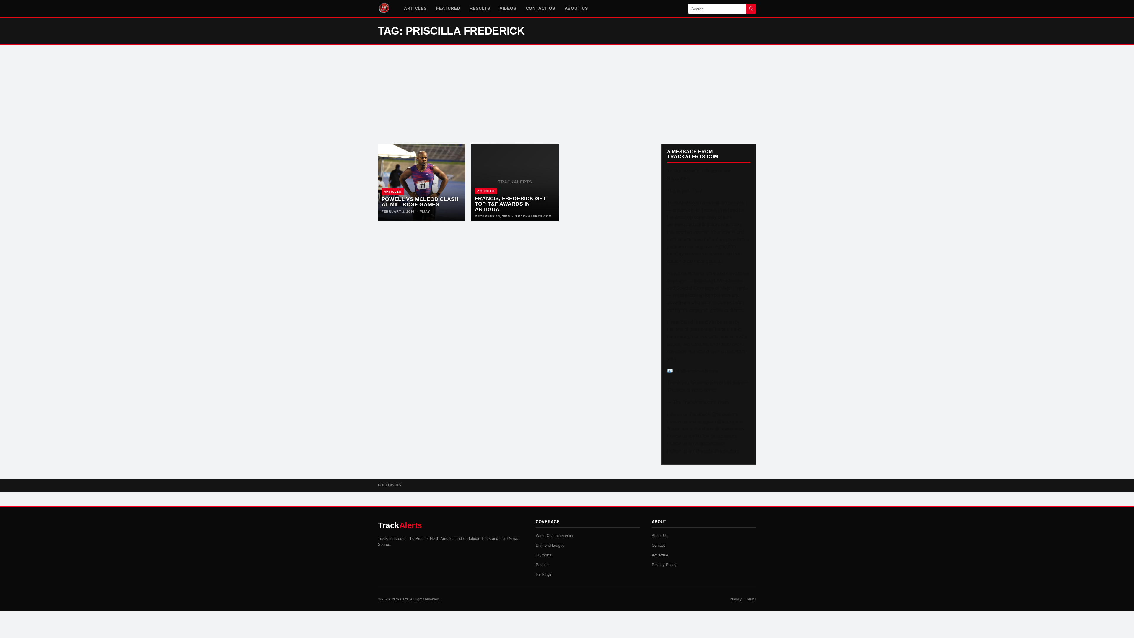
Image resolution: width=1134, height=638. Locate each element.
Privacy (736, 598)
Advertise (660, 555)
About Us (576, 8)
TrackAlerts (399, 598)
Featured (448, 8)
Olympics (544, 555)
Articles (415, 8)
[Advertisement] (567, 94)
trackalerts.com (533, 216)
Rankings (544, 574)
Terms (751, 598)
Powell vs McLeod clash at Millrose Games (420, 202)
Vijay (425, 211)
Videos (508, 8)
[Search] (751, 9)
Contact (658, 545)
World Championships (554, 535)
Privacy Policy (664, 564)
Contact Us (540, 8)
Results (480, 8)
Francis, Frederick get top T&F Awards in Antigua (510, 204)
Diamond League (550, 545)
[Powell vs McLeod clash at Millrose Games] (421, 182)
